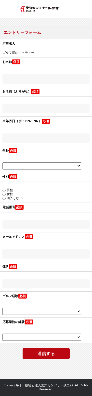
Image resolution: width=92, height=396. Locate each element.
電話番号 (8, 207)
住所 (5, 266)
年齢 (5, 150)
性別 (5, 176)
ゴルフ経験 (10, 296)
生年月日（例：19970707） (22, 121)
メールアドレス (13, 237)
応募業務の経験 (13, 322)
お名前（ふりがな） (16, 91)
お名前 (7, 62)
